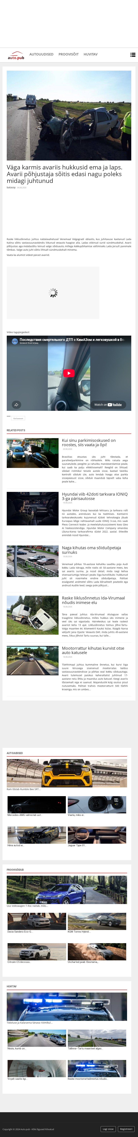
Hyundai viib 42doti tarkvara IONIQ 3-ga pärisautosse (95, 496)
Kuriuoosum (18, 418)
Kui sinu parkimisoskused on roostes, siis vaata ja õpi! (89, 442)
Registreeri (126, 1129)
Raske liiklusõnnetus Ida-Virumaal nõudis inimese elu (93, 600)
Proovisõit (69, 54)
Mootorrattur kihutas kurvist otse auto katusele (93, 650)
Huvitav (90, 54)
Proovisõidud (15, 869)
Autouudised (41, 54)
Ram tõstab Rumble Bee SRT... (24, 789)
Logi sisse (108, 1129)
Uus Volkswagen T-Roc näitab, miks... (27, 905)
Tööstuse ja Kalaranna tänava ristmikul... (30, 1022)
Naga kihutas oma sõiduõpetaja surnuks (91, 550)
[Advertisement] (69, 23)
